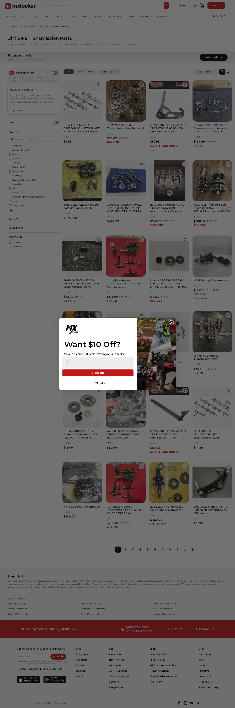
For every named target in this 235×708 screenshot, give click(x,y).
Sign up (98, 372)
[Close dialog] (171, 323)
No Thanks (98, 383)
